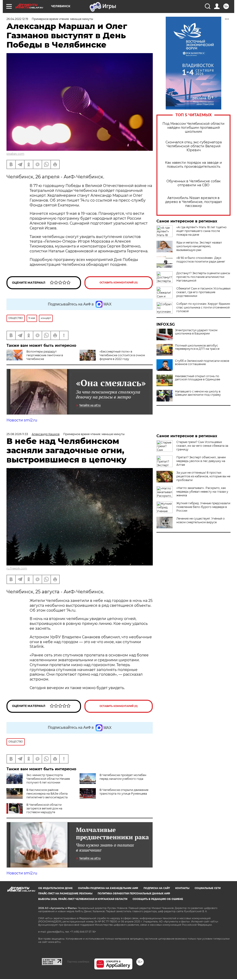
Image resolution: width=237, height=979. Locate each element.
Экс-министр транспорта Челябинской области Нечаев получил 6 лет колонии (48, 778)
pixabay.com (15, 153)
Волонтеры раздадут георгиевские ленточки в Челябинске (44, 355)
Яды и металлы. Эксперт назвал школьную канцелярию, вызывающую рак (199, 246)
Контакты (182, 888)
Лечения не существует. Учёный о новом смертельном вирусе (200, 520)
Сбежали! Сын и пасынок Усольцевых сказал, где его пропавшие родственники (203, 292)
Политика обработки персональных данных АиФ (134, 893)
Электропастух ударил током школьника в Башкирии (196, 332)
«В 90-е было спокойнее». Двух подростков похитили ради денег (200, 259)
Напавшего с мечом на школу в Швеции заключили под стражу (198, 393)
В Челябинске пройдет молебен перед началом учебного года (123, 776)
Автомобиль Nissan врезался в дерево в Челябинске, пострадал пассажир (193, 202)
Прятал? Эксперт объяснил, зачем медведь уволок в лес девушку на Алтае (201, 461)
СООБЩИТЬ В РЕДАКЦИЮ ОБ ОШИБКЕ (158, 899)
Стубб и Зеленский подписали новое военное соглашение (202, 362)
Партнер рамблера (78, 961)
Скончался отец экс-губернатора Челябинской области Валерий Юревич (193, 146)
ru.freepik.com (16, 568)
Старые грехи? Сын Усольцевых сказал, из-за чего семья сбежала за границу (202, 445)
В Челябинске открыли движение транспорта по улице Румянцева (124, 791)
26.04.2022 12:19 (17, 19)
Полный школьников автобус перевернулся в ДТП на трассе (197, 347)
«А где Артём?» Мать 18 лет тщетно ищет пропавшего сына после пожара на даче (201, 230)
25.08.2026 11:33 (17, 434)
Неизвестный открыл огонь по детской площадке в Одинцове (197, 378)
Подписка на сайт (156, 888)
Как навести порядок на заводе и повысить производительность (193, 165)
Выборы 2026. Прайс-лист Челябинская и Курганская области (82, 899)
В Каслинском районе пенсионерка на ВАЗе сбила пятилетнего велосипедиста (47, 793)
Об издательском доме (55, 888)
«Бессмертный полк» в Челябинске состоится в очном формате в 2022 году (122, 355)
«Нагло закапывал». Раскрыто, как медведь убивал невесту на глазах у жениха (202, 491)
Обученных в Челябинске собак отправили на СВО (193, 183)
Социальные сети (208, 888)
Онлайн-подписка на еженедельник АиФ (108, 888)
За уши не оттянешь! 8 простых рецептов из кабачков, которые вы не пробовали (203, 476)
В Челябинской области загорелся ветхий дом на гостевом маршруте (44, 808)
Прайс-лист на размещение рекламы (65, 893)
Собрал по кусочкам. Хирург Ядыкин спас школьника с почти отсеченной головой (203, 307)
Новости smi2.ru (21, 420)
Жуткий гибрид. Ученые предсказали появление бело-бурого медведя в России (203, 506)
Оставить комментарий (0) (119, 282)
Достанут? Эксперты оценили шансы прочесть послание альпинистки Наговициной (203, 276)
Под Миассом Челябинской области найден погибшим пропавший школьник (193, 128)
